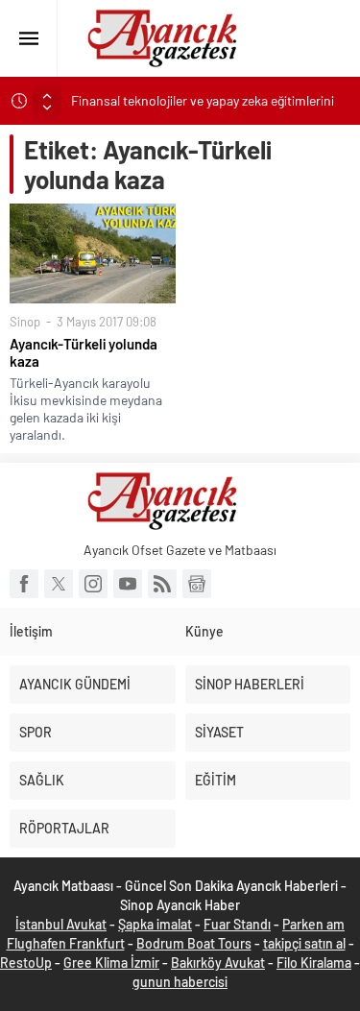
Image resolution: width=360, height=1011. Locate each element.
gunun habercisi (180, 982)
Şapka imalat (155, 924)
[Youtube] (127, 583)
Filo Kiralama (313, 962)
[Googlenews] (196, 583)
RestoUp (26, 962)
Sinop (25, 321)
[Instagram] (93, 583)
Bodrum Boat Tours (194, 943)
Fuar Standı (237, 924)
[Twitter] (58, 583)
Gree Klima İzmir (111, 962)
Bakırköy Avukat (218, 962)
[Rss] (162, 583)
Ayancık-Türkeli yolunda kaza (83, 352)
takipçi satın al (304, 943)
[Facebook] (24, 583)
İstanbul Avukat (61, 924)
